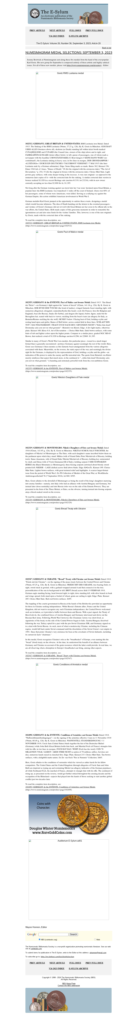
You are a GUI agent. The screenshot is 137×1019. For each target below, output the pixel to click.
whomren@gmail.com (98, 953)
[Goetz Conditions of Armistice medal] (69, 696)
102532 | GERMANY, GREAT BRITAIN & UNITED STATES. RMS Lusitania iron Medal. (63, 222)
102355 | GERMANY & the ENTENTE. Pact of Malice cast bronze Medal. (56, 368)
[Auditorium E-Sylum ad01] (68, 879)
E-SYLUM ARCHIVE (78, 35)
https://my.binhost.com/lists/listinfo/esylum (57, 957)
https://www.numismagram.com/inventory (84, 65)
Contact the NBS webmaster (69, 986)
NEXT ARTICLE (57, 30)
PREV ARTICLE (37, 30)
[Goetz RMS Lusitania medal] (69, 105)
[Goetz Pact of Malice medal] (69, 264)
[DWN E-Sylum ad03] (68, 814)
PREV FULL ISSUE (94, 30)
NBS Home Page (68, 984)
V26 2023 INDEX (56, 35)
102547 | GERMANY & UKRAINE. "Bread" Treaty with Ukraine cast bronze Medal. (60, 655)
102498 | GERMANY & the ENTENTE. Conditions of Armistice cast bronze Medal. (60, 786)
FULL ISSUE (75, 30)
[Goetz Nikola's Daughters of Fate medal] (69, 409)
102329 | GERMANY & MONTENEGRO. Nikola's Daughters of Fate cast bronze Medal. (62, 499)
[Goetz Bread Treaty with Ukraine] (69, 540)
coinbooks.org (36, 949)
